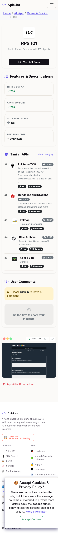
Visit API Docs (31, 62)
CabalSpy (40, 469)
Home (7, 13)
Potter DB (10, 451)
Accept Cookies (31, 519)
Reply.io (39, 464)
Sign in (24, 292)
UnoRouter (40, 451)
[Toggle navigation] (51, 5)
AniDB (9, 461)
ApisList (11, 5)
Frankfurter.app (13, 471)
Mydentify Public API (45, 474)
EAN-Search (12, 456)
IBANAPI (10, 466)
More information (36, 511)
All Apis (19, 13)
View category (45, 154)
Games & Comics (37, 13)
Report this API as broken (20, 384)
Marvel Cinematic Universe (44, 458)
